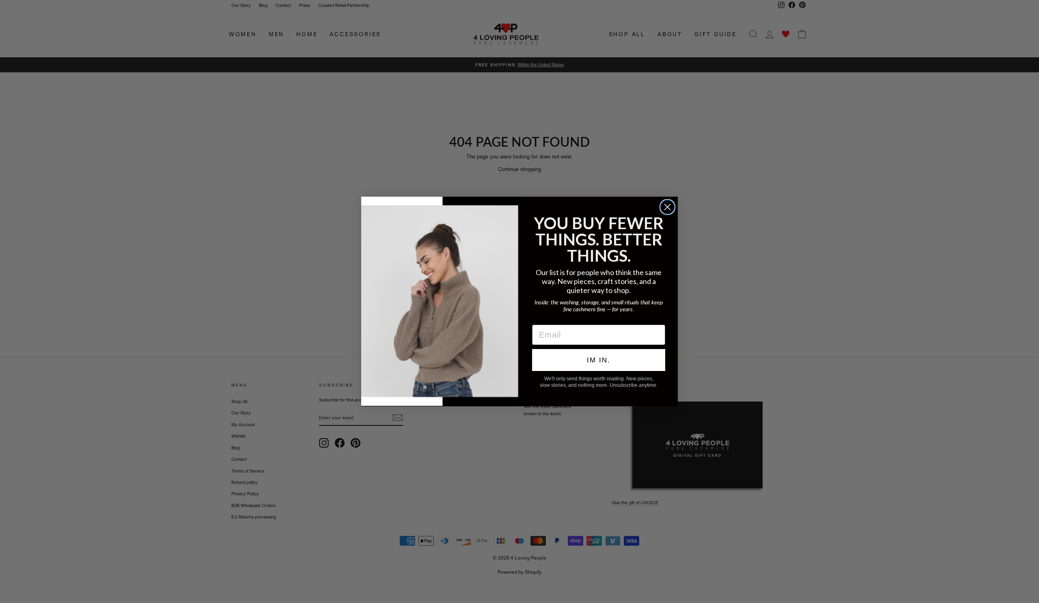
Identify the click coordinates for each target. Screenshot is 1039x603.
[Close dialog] (667, 207)
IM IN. (598, 360)
